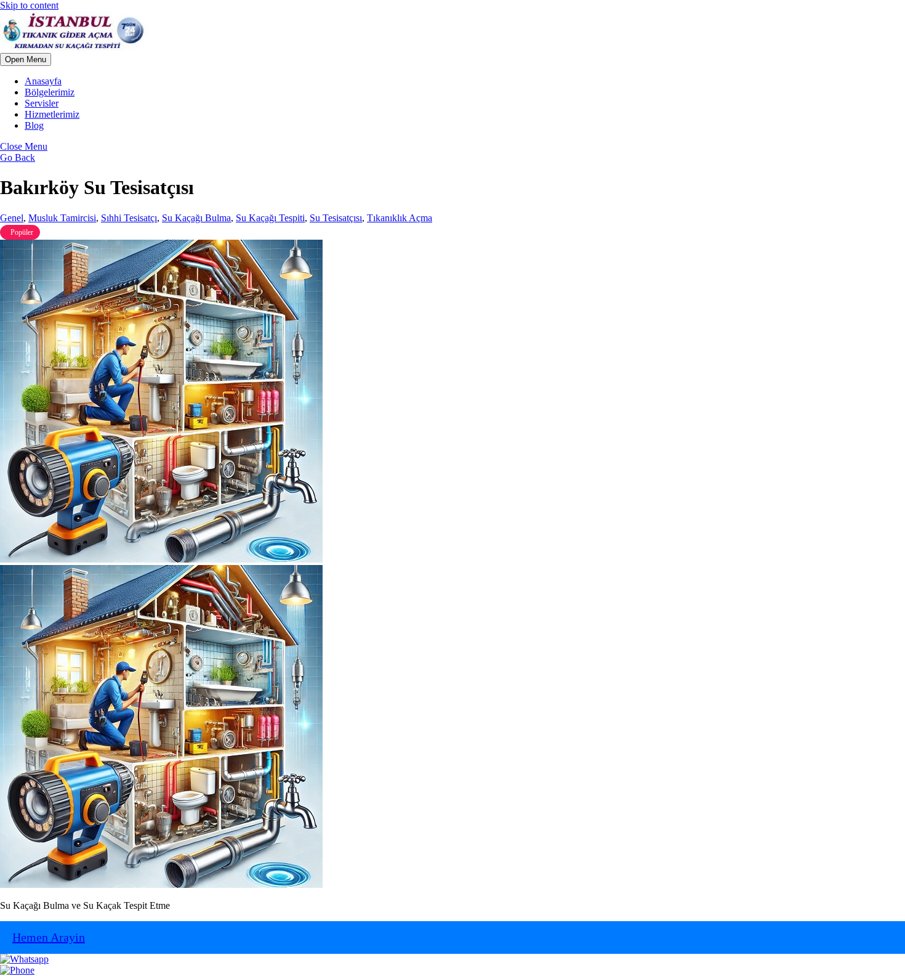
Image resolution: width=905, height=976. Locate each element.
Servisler (41, 103)
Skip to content (29, 5)
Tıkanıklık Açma (399, 218)
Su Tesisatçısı (336, 218)
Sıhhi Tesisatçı (129, 218)
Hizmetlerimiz (52, 114)
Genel (11, 218)
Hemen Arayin (48, 937)
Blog (34, 125)
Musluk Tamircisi (62, 218)
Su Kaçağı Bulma (196, 218)
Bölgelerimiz (49, 92)
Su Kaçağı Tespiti (270, 218)
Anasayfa (43, 81)
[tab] (25, 59)
